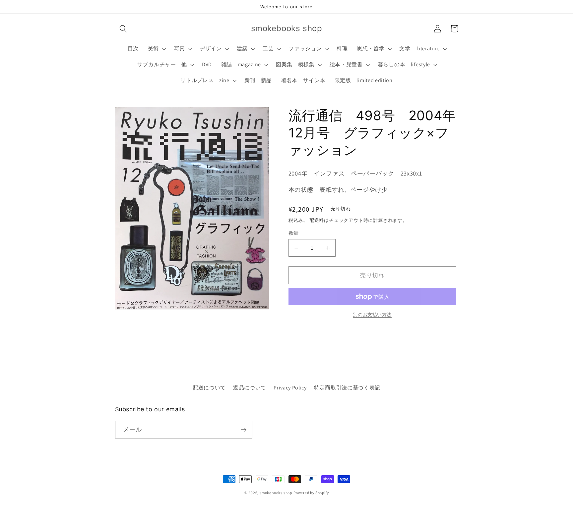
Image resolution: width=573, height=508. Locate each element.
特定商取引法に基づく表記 (347, 387)
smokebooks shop (276, 492)
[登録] (243, 430)
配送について (209, 387)
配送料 (316, 220)
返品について (249, 387)
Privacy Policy (290, 387)
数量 (293, 233)
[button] (123, 28)
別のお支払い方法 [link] (372, 315)
